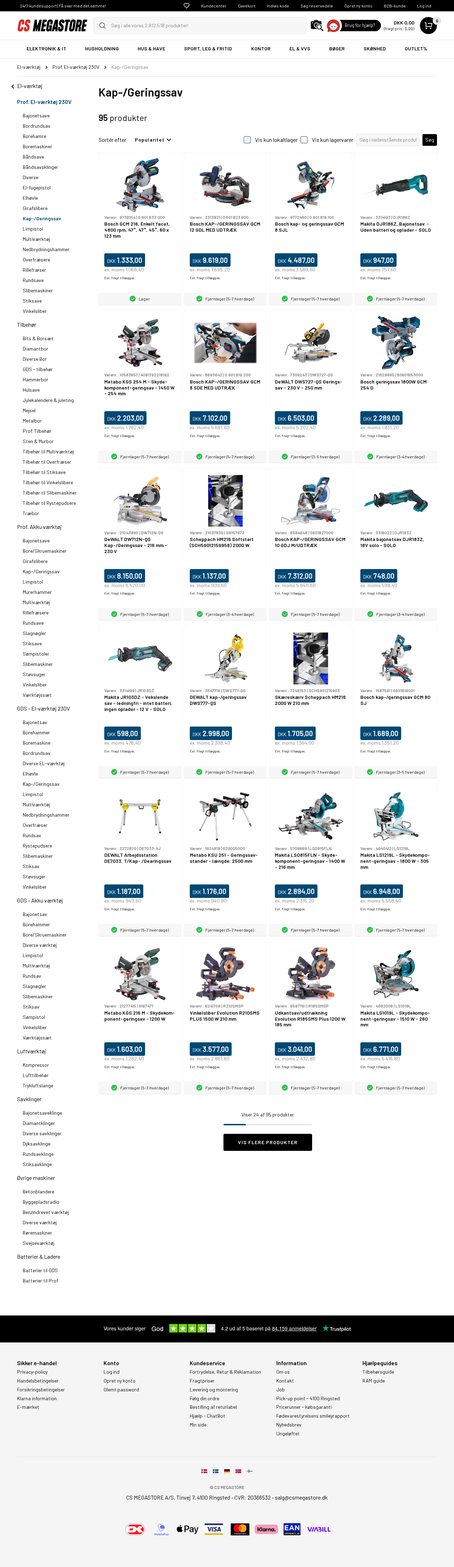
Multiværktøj (36, 239)
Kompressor (36, 1065)
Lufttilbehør (36, 1075)
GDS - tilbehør (38, 369)
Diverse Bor (35, 359)
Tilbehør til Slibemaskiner (50, 493)
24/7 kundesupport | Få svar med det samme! (63, 5)
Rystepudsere (37, 846)
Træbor (31, 513)
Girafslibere (35, 208)
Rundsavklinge (38, 1154)
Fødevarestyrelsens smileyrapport (313, 1416)
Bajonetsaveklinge (42, 1113)
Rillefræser (34, 270)
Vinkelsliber (35, 311)
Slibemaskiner (38, 290)
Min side (198, 1425)
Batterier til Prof (40, 1281)
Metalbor (32, 421)
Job (280, 1389)
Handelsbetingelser (38, 1381)
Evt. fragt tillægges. (119, 278)
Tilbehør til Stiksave (44, 472)
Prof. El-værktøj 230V (44, 101)
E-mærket (28, 1407)
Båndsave (33, 157)
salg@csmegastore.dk (301, 1497)
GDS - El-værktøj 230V (43, 708)
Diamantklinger (39, 1123)
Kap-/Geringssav (42, 218)
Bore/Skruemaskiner (45, 551)
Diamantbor (35, 349)
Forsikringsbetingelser (41, 1389)
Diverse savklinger (42, 1133)
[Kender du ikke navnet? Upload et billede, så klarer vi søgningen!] (317, 25)
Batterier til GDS (40, 1270)
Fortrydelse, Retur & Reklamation (225, 1372)
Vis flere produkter (268, 1142)
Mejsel (29, 410)
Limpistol (33, 229)
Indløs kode (278, 5)
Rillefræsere (36, 612)
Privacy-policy (32, 1372)
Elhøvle (30, 198)
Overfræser (35, 825)
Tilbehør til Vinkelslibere (48, 482)
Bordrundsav (36, 126)
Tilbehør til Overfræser (47, 462)
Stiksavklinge (37, 1164)
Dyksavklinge (36, 1144)
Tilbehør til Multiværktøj (48, 451)
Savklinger (29, 1099)
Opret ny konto (358, 5)
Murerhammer (37, 592)
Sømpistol (34, 1017)
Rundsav (32, 835)
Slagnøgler (34, 633)
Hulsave (31, 390)
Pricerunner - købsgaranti (304, 1407)
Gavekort (246, 5)
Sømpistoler (36, 654)
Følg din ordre (204, 1398)
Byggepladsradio (41, 1202)
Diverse (30, 177)
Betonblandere (38, 1191)
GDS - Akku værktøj (40, 900)
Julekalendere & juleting (48, 400)
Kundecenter (214, 5)
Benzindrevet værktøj (46, 1212)
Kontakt (285, 1381)
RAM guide (373, 1381)
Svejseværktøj (38, 1243)
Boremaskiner (37, 146)
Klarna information (37, 1398)
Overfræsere (36, 259)
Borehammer (36, 732)
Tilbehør (26, 324)
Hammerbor (35, 379)
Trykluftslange (38, 1085)
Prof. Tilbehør (37, 431)
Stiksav (31, 866)
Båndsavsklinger (40, 167)
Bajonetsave (36, 115)
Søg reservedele (316, 5)
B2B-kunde (395, 5)
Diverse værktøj (40, 945)
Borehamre (34, 136)
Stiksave (32, 301)
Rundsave (33, 280)
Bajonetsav (35, 722)
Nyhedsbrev (288, 1425)
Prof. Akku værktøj (39, 526)
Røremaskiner (37, 1233)
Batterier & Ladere (38, 1256)
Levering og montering (214, 1389)
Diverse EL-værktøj (44, 763)
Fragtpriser (202, 1381)
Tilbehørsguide (378, 1372)
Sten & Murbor (38, 441)
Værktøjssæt (37, 695)
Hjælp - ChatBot (207, 1416)
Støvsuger (34, 674)
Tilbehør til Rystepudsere (49, 503)
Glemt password (121, 1389)
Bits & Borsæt (38, 338)
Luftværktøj (31, 1051)
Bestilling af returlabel (213, 1407)
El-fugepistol (37, 187)
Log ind (424, 5)
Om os (283, 1372)
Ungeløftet (288, 1433)
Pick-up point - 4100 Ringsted (308, 1398)
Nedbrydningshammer (46, 249)
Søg (429, 140)
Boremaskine (36, 743)
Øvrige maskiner (36, 1177)
